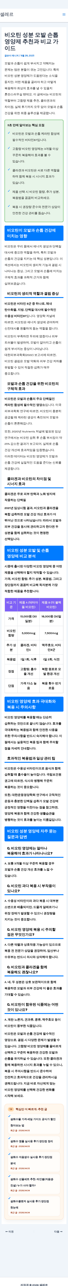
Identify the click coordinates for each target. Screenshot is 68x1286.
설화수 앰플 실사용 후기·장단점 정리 (31, 1141)
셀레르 (7, 14)
